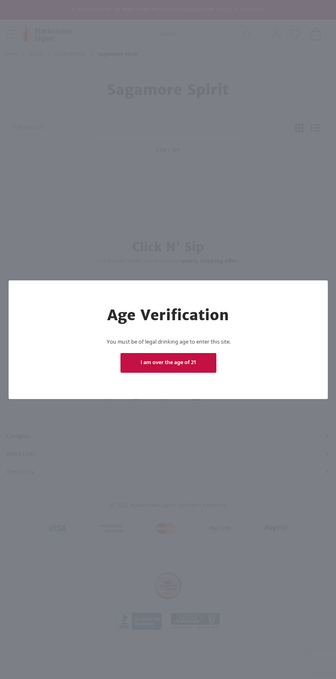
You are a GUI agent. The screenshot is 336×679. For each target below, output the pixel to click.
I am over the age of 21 (168, 362)
